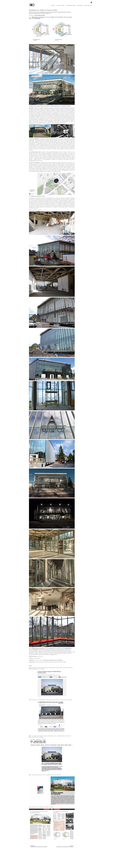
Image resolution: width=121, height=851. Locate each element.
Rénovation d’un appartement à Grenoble (64, 846)
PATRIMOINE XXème (70, 5)
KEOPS (52, 17)
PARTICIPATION (88, 5)
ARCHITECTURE (60, 5)
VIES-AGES (35, 649)
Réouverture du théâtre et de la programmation (53, 660)
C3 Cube (51, 654)
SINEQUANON (37, 18)
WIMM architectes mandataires (38, 17)
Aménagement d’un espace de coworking (39, 846)
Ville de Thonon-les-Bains (39, 15)
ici (71, 699)
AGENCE (53, 5)
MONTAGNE (80, 5)
